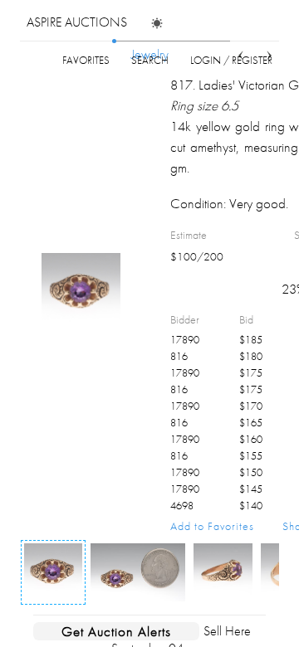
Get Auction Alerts (116, 631)
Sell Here (227, 631)
